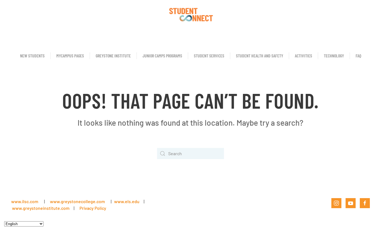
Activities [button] (303, 55)
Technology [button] (334, 55)
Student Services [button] (209, 55)
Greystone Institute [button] (113, 55)
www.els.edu (126, 201)
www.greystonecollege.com (77, 201)
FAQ (358, 55)
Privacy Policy (92, 208)
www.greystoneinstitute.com (40, 208)
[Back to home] (190, 14)
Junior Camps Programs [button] (162, 55)
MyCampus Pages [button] (70, 55)
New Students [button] (32, 55)
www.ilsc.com (24, 201)
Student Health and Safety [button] (259, 55)
